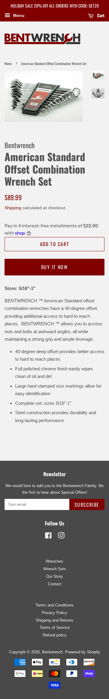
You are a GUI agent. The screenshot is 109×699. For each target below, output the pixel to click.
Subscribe (86, 504)
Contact (54, 584)
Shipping (13, 207)
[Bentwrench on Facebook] (48, 537)
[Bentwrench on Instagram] (61, 537)
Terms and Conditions (54, 605)
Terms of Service (55, 627)
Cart (100, 15)
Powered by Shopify (82, 652)
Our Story (54, 576)
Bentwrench (52, 652)
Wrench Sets (54, 569)
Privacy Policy (54, 612)
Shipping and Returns (54, 620)
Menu (18, 15)
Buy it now (54, 267)
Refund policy (55, 635)
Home (8, 63)
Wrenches (54, 561)
